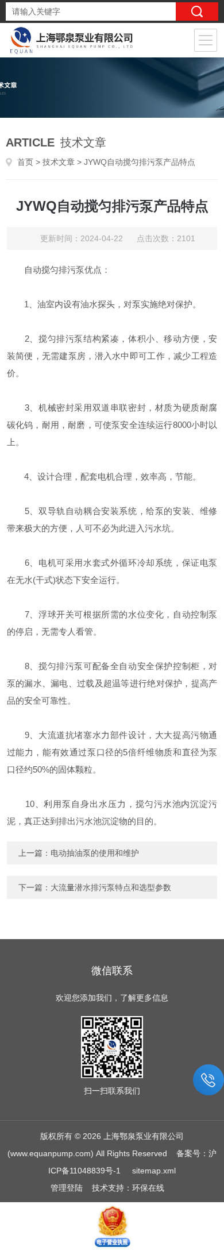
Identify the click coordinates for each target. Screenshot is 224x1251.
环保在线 (148, 1187)
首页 (25, 162)
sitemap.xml (154, 1170)
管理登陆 (67, 1187)
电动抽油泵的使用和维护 (95, 853)
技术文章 (59, 162)
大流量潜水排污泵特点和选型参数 (111, 887)
